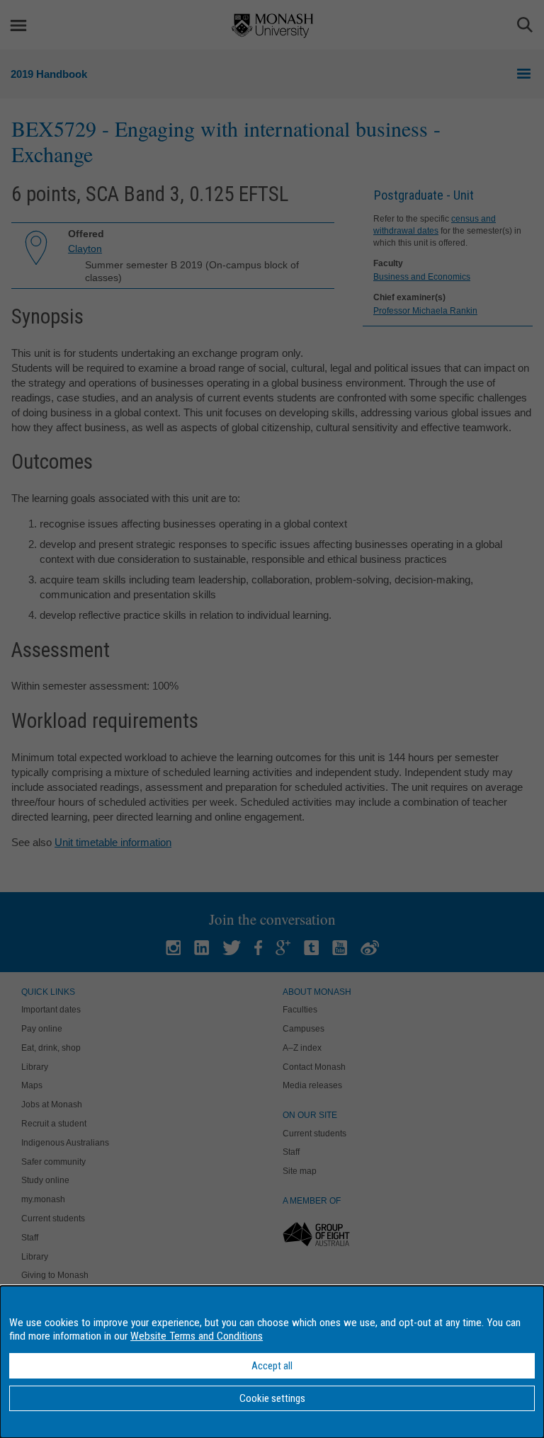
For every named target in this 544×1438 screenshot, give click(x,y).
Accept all (272, 1365)
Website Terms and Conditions (196, 1336)
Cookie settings (272, 1398)
